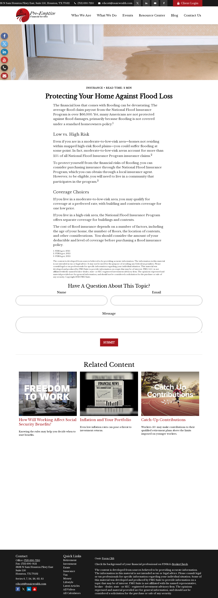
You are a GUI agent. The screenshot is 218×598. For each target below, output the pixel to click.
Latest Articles (71, 585)
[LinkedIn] (146, 3)
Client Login (189, 3)
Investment (69, 563)
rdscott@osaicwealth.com (117, 3)
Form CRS (108, 558)
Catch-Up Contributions (163, 420)
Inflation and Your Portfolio (105, 420)
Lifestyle (68, 582)
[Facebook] (163, 3)
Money (67, 578)
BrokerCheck (180, 564)
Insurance (69, 571)
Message (109, 313)
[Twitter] (137, 3)
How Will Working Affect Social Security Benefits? (47, 422)
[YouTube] (155, 3)
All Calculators (72, 593)
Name (61, 292)
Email (156, 292)
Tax (65, 574)
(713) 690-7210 (86, 3)
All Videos (69, 589)
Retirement (69, 560)
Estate (66, 567)
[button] (81, 15)
